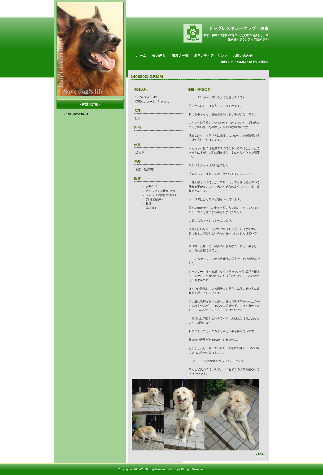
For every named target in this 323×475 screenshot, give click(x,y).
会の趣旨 (159, 55)
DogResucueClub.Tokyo (164, 469)
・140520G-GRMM (75, 114)
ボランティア (204, 55)
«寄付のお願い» (258, 62)
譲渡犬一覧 (180, 55)
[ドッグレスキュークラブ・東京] (192, 41)
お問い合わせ (243, 55)
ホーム (141, 55)
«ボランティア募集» (233, 62)
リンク (223, 55)
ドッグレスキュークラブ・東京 (239, 28)
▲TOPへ (260, 454)
